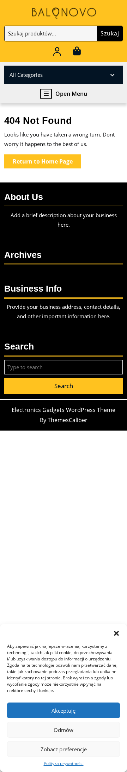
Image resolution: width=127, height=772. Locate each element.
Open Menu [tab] (71, 94)
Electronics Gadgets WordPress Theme (63, 410)
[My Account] (57, 52)
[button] (116, 632)
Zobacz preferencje (64, 749)
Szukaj (110, 33)
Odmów (63, 729)
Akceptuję (63, 710)
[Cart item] (76, 52)
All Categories (26, 74)
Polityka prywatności (64, 763)
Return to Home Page (47, 162)
